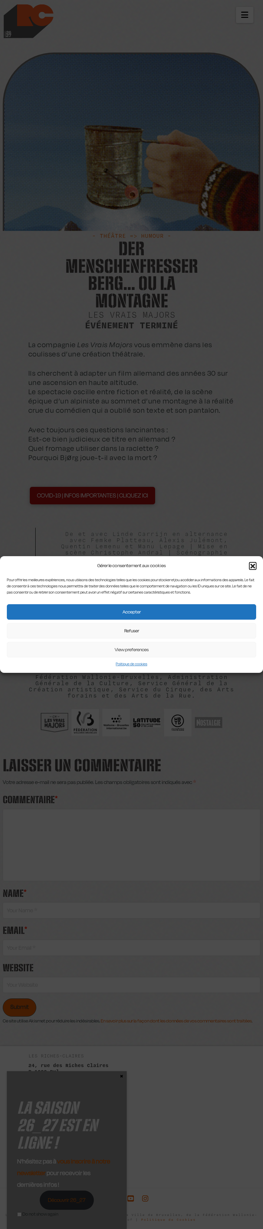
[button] (252, 565)
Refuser (131, 630)
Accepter (132, 611)
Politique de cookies (131, 664)
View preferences (132, 649)
